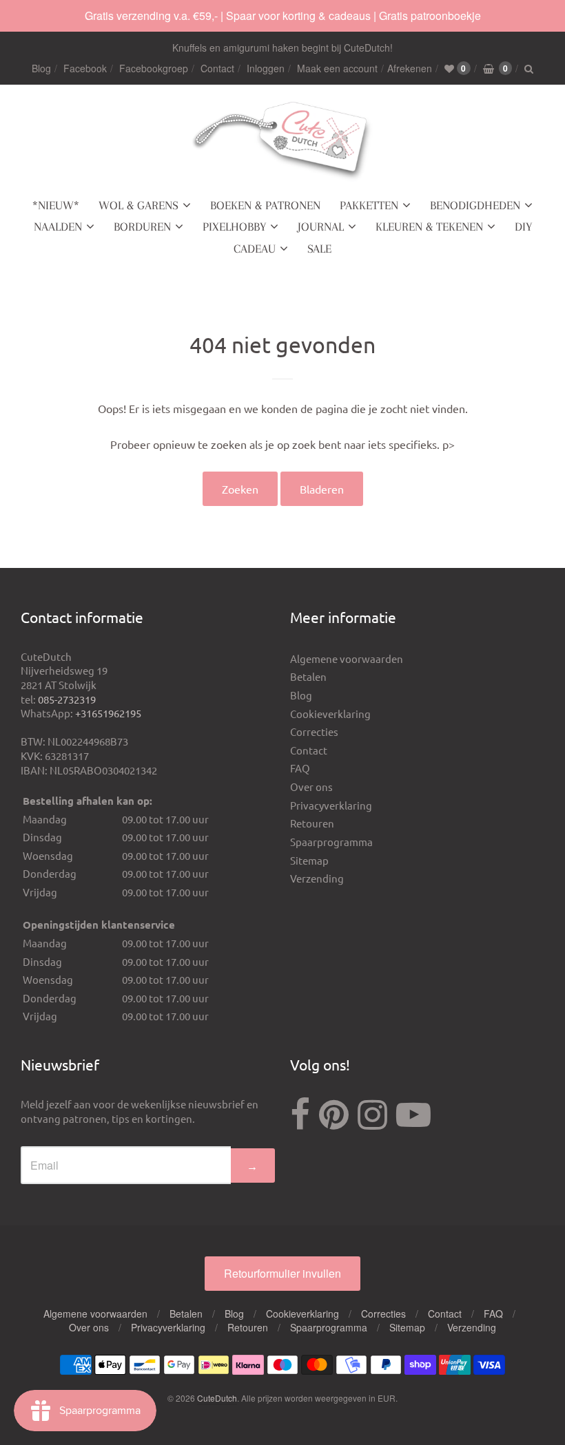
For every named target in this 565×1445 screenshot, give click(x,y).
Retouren (312, 823)
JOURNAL (321, 226)
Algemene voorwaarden (346, 658)
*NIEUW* (55, 205)
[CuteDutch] (282, 141)
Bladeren (322, 489)
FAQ (300, 767)
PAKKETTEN (369, 205)
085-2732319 (67, 699)
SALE (319, 248)
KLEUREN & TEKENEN (429, 226)
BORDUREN (142, 226)
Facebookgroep (153, 68)
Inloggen (266, 68)
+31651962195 (108, 712)
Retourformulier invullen (282, 1273)
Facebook (85, 68)
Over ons (311, 786)
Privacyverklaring (331, 805)
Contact (217, 68)
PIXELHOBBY (234, 226)
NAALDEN (58, 226)
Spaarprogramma (331, 841)
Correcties (314, 731)
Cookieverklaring (330, 713)
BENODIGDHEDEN (475, 205)
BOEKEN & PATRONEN (265, 205)
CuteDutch (217, 1398)
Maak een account (337, 68)
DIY (523, 226)
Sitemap (309, 860)
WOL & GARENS (138, 205)
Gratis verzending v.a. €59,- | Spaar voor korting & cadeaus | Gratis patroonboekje (283, 15)
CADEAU (255, 248)
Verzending (317, 878)
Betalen (308, 676)
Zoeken (240, 489)
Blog (41, 68)
